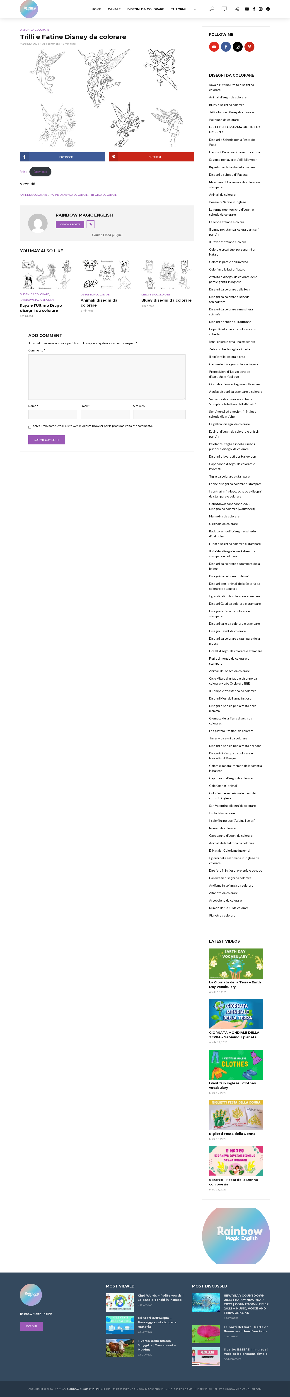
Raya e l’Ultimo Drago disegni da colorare (41, 308)
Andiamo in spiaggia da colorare (231, 885)
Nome (33, 406)
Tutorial (179, 9)
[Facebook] (226, 47)
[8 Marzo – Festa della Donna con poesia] (236, 1161)
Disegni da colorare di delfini (229, 576)
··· (195, 9)
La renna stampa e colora (226, 222)
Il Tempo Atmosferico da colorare (232, 691)
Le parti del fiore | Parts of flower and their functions (246, 1329)
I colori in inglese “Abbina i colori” (232, 820)
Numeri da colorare (222, 828)
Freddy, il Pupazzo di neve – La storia (234, 152)
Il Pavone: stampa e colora (227, 242)
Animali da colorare (222, 194)
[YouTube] (214, 47)
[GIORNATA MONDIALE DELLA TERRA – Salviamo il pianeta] (236, 1014)
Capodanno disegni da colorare (231, 778)
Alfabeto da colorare (223, 893)
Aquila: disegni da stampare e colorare (236, 391)
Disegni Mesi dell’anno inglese (230, 698)
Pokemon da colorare (224, 120)
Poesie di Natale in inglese (227, 202)
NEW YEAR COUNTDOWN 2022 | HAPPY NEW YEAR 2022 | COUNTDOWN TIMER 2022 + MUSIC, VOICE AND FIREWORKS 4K (246, 1304)
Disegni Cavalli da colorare (227, 631)
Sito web (139, 406)
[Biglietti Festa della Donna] (236, 1115)
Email (85, 406)
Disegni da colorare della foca (229, 289)
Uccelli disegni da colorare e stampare (235, 651)
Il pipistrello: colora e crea (227, 356)
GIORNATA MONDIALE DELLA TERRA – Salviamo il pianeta (234, 1035)
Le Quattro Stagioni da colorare (231, 731)
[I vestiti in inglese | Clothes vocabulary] (236, 1065)
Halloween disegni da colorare (230, 878)
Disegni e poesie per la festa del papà (235, 746)
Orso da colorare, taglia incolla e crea (235, 384)
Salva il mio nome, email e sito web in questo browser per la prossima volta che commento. (93, 426)
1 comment (231, 1317)
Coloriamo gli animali (223, 785)
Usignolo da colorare (223, 524)
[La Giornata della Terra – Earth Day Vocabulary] (236, 963)
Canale (114, 9)
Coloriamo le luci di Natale (227, 269)
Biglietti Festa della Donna (232, 1134)
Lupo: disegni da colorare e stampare (235, 544)
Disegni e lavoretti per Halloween (232, 456)
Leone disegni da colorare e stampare (235, 484)
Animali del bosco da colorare (229, 671)
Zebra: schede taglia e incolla (229, 349)
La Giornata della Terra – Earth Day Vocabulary (235, 984)
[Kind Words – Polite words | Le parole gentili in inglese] (120, 1302)
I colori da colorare (222, 813)
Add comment (51, 43)
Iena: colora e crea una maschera (232, 342)
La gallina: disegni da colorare (229, 424)
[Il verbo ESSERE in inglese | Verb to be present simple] (206, 1356)
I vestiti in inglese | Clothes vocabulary (232, 1085)
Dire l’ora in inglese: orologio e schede (235, 870)
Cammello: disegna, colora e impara (233, 364)
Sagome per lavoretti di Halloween (233, 159)
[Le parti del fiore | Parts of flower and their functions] (206, 1334)
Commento (36, 350)
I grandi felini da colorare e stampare (234, 596)
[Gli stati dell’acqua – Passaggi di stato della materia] (120, 1325)
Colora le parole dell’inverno (228, 262)
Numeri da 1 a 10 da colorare (229, 908)
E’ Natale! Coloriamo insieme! (229, 850)
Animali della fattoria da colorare (231, 843)
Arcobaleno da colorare (225, 900)
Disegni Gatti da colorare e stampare (235, 603)
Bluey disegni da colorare (226, 105)
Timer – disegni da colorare (228, 738)
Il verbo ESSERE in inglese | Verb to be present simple (246, 1352)
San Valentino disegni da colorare (232, 805)
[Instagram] (238, 47)
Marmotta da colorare (224, 516)
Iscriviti (31, 1326)
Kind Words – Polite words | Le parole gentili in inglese (161, 1298)
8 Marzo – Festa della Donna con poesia (233, 1182)
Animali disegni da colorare (227, 97)
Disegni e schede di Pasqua (228, 174)
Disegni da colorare (145, 9)
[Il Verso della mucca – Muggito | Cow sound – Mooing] (120, 1348)
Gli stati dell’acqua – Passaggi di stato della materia (157, 1322)
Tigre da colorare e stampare (229, 476)
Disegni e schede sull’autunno (230, 322)
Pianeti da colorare (222, 915)
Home (96, 9)
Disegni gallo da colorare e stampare (234, 623)
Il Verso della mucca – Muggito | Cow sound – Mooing (157, 1345)
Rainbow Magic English (83, 1389)
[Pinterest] (249, 47)
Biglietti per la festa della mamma (232, 167)
